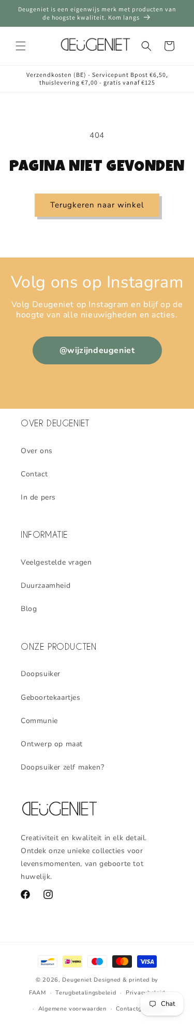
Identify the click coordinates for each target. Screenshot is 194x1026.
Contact (34, 474)
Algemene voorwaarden (72, 1009)
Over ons (37, 451)
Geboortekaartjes (51, 697)
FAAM (37, 993)
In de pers (38, 497)
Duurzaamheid (45, 585)
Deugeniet (77, 980)
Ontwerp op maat (52, 744)
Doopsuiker (41, 674)
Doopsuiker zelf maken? (62, 767)
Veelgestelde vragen (56, 562)
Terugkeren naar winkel (97, 205)
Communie (39, 721)
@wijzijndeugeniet (97, 350)
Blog (29, 609)
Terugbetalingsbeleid (85, 993)
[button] (20, 46)
